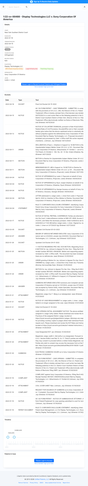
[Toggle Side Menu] (3, 7)
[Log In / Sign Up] (84, 7)
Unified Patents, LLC (42, 479)
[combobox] (17, 7)
